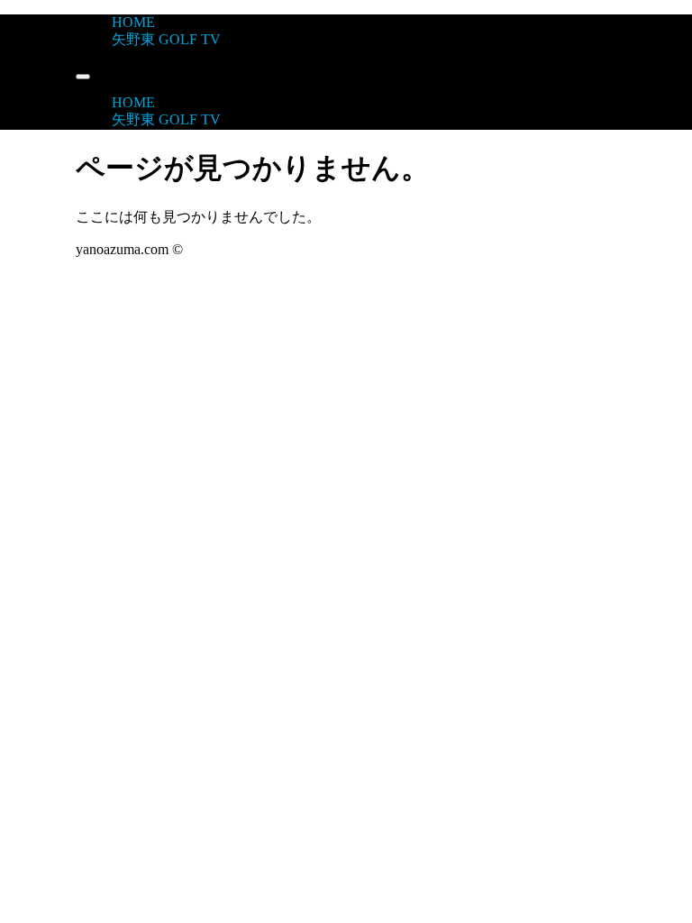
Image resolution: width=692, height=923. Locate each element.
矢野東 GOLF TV (166, 39)
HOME (133, 22)
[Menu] (83, 76)
